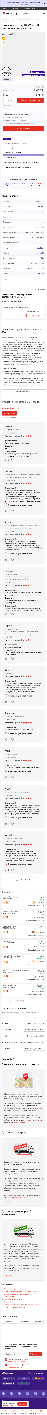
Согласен (22, 1404)
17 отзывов (40, 961)
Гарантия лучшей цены (12, 148)
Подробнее (23, 4)
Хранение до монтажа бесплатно (16, 143)
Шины (19, 19)
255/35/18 (40, 207)
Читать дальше (22, 392)
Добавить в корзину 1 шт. (30, 100)
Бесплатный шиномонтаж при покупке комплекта (21, 162)
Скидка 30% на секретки (13, 152)
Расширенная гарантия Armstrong (16, 172)
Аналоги (6, 79)
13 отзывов (40, 932)
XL (43, 243)
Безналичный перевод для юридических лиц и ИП (22, 1304)
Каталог (12, 19)
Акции (40, 1378)
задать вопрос (10, 417)
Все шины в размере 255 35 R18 (13, 1001)
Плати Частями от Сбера (13, 1299)
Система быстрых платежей (14, 1289)
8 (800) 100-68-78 (20, 1122)
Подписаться (35, 1354)
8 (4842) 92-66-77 (30, 8)
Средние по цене (37, 263)
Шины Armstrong (9, 1321)
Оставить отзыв (9, 413)
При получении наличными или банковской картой (22, 1291)
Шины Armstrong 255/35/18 (30, 1321)
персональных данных (17, 1361)
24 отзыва (40, 917)
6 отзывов (40, 947)
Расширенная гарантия (34, 268)
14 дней (41, 273)
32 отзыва (40, 902)
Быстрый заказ (23, 129)
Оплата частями (10, 157)
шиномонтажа (37, 1108)
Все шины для (36, 1023)
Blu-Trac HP (35, 19)
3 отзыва (40, 976)
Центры (15, 8)
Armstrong (26, 19)
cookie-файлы (8, 1405)
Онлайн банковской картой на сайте (17, 1294)
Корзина (23, 1413)
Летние (41, 227)
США (42, 258)
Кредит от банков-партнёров (14, 1307)
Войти (14, 1413)
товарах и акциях (15, 1367)
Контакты (24, 1384)
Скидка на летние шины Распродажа (17, 167)
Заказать (35, 315)
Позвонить (32, 1413)
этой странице (34, 1120)
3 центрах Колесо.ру (13, 114)
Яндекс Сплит (9, 1297)
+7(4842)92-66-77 (18, 1197)
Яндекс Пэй (8, 1302)
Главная (4, 19)
